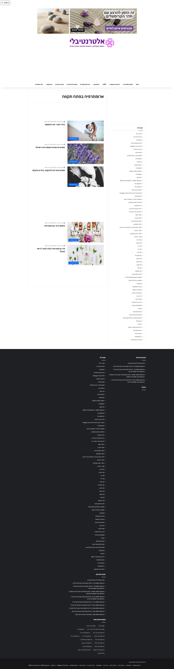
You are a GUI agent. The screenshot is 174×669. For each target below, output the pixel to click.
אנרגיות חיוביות (138, 149)
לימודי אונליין (138, 218)
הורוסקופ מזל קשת (100, 646)
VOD (104, 84)
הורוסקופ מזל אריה (85, 632)
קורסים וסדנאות (137, 311)
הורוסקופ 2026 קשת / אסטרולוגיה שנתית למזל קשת (89, 614)
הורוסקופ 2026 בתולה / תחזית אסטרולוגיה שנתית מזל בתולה (87, 605)
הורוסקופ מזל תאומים (99, 650)
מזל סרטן (139, 258)
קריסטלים (139, 321)
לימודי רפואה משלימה (136, 233)
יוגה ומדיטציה (138, 205)
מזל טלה (139, 252)
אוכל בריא (139, 134)
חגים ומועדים (138, 196)
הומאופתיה (139, 174)
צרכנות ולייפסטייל (137, 302)
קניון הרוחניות (59, 84)
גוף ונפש (139, 162)
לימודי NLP (139, 215)
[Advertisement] (67, 203)
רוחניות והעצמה (115, 84)
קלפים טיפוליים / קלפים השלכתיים (132, 318)
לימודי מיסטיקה (137, 224)
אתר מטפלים (39, 84)
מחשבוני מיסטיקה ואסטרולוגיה (133, 277)
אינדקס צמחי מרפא (136, 143)
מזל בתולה (139, 243)
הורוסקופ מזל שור (87, 646)
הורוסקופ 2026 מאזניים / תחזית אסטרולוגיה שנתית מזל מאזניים (86, 608)
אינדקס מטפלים (85, 84)
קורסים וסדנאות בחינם (135, 315)
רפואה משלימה (128, 84)
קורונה (140, 308)
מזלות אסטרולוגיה (137, 274)
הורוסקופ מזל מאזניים (86, 639)
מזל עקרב (139, 262)
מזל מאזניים (138, 255)
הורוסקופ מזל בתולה (99, 636)
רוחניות (140, 324)
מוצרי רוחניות (138, 237)
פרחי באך (139, 296)
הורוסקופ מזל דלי (74, 636)
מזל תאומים (138, 271)
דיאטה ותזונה (138, 165)
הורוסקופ (49, 84)
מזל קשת (139, 265)
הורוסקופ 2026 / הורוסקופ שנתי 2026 (131, 180)
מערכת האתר (59, 121)
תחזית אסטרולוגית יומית (84, 650)
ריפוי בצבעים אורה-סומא (135, 327)
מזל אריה (139, 240)
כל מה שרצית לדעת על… (135, 208)
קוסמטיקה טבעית (137, 305)
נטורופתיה (128, 665)
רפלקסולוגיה (138, 336)
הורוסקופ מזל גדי (86, 636)
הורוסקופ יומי (138, 183)
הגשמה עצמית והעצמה (135, 171)
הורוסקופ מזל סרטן (100, 643)
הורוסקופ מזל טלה (100, 639)
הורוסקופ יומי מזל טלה (99, 632)
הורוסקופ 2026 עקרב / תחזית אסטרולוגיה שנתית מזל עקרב (88, 611)
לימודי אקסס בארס (136, 221)
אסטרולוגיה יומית (91, 626)
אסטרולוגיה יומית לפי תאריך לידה (96, 629)
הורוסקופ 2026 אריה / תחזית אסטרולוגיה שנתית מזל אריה (88, 602)
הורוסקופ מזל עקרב (87, 643)
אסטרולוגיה (138, 152)
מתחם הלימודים (72, 84)
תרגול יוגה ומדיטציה (136, 340)
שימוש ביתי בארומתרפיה (54, 226)
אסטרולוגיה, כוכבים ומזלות (134, 155)
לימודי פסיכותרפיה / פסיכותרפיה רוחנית (131, 227)
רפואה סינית (138, 333)
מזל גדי (140, 246)
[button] (5, 3)
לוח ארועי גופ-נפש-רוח (135, 212)
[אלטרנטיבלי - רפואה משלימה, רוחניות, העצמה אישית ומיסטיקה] (87, 43)
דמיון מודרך (139, 168)
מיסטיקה (96, 84)
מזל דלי (140, 249)
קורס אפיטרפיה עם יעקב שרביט (136, 363)
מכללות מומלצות (137, 286)
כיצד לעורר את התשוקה (55, 124)
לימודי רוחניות (138, 230)
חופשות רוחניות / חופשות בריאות (133, 199)
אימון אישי (139, 140)
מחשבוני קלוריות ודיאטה (135, 280)
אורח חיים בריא (138, 137)
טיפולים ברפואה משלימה (135, 202)
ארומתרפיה (138, 158)
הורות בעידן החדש (137, 190)
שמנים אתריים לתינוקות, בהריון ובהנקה (48, 170)
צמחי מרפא (139, 299)
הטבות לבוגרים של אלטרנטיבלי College (131, 193)
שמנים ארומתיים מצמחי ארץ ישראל (50, 147)
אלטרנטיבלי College (136, 146)
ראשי (137, 84)
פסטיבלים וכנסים (137, 293)
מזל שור (139, 268)
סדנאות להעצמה (137, 290)
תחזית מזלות (101, 653)
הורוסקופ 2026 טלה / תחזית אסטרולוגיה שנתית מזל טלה (129, 366)
